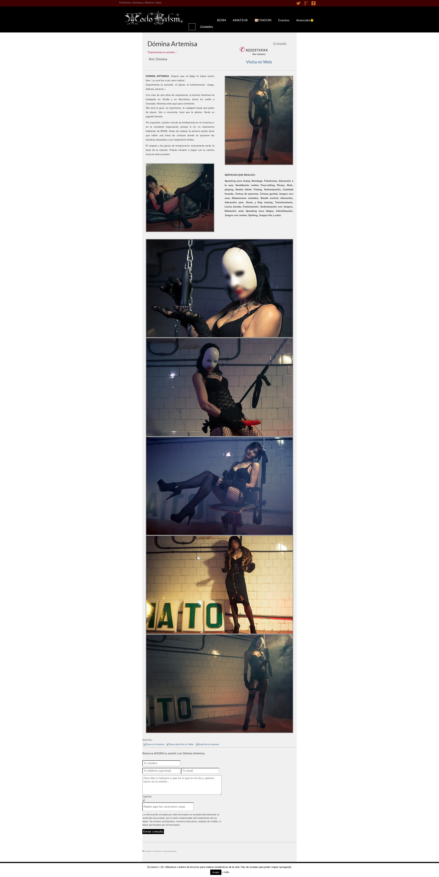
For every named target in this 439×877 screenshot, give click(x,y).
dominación (157, 851)
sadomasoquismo (170, 851)
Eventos (283, 20)
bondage (148, 851)
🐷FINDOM (262, 20)
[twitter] (298, 3)
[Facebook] (313, 3)
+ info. (226, 872)
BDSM (221, 20)
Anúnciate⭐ (305, 20)
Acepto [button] (215, 872)
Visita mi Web (259, 61)
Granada (279, 44)
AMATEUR (240, 20)
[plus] (306, 3)
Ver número (259, 54)
